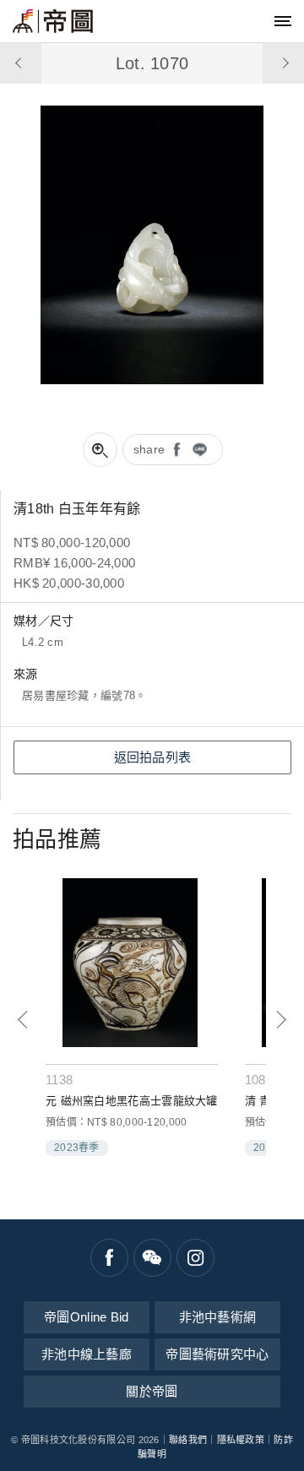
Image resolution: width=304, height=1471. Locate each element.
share (149, 449)
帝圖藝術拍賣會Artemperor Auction (53, 21)
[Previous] (23, 1020)
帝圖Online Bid (86, 1317)
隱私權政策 (241, 1440)
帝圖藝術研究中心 (217, 1354)
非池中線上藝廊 (86, 1354)
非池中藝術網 (218, 1317)
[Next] (281, 1020)
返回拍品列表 (153, 757)
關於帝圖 (151, 1391)
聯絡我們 (188, 1440)
